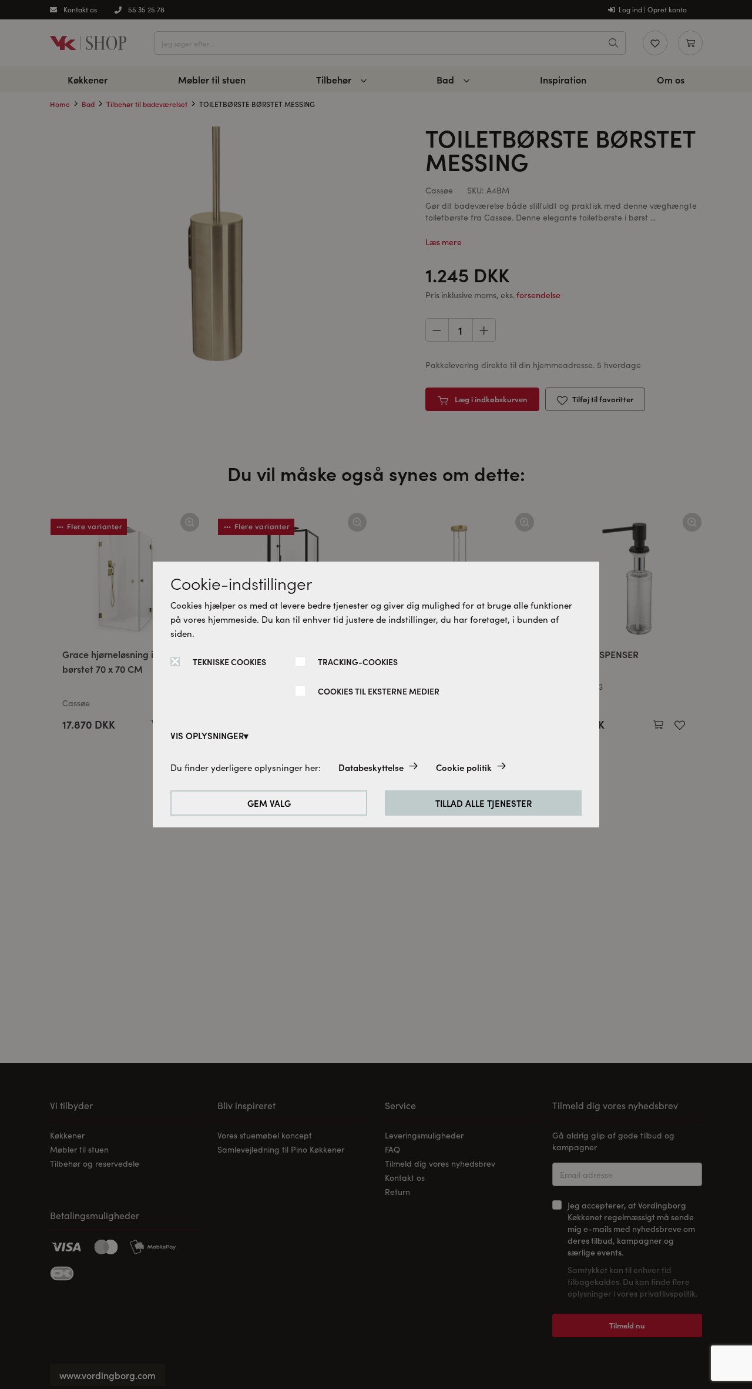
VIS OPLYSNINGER (207, 735)
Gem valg (269, 803)
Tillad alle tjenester (483, 803)
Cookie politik (464, 767)
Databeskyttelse (371, 767)
